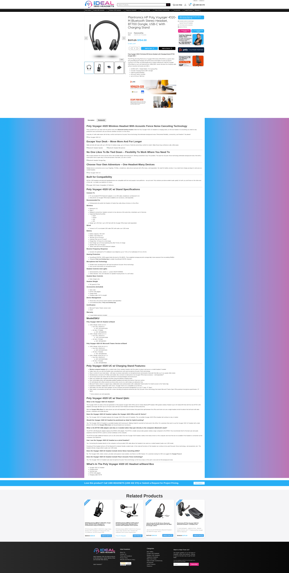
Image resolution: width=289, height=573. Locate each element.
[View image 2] (99, 68)
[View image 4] (119, 68)
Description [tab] (91, 120)
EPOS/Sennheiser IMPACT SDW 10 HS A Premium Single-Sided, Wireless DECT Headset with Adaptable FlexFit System (127, 524)
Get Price (137, 535)
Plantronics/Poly (138, 33)
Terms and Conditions (126, 556)
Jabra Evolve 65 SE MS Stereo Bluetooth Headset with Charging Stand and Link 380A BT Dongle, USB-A (159, 524)
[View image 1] (89, 68)
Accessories (177, 10)
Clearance (197, 10)
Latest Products (189, 10)
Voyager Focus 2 (177, 454)
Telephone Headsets (131, 10)
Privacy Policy (124, 558)
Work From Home (145, 10)
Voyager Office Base (97, 409)
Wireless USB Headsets (115, 10)
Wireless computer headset (97, 369)
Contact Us (202, 0)
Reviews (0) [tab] (101, 120)
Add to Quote (166, 48)
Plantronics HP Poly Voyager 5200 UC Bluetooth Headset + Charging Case (188, 523)
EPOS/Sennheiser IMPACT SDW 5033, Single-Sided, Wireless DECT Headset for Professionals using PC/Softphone (98, 524)
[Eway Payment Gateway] (125, 565)
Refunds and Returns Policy (127, 559)
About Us (195, 0)
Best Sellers (88, 10)
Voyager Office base (105, 425)
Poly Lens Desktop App (102, 259)
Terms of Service (180, 561)
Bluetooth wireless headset (126, 129)
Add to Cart (148, 48)
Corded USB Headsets (98, 10)
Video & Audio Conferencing (162, 10)
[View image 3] (109, 68)
